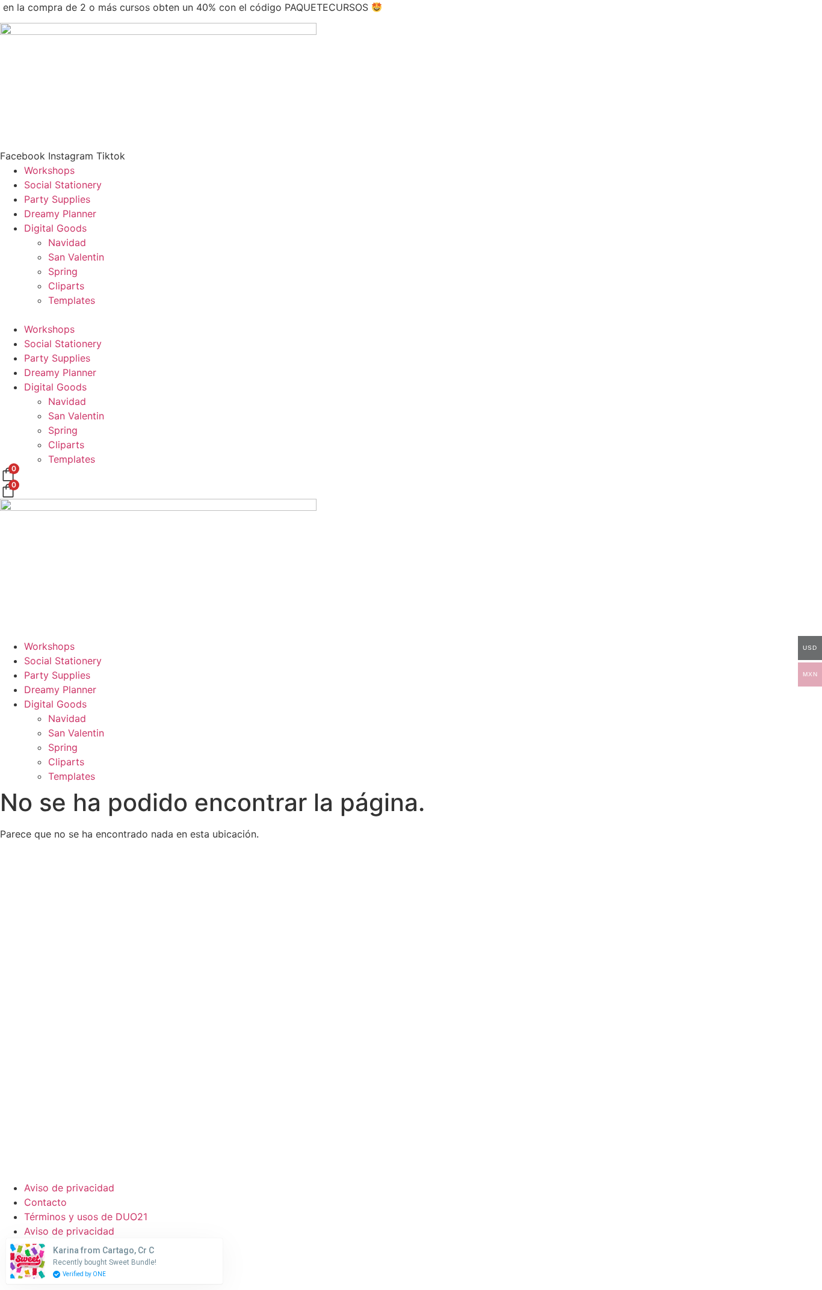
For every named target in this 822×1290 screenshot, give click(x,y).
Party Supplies (57, 199)
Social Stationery (63, 185)
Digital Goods (55, 228)
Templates (71, 300)
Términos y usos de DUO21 (85, 1217)
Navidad (67, 242)
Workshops (49, 170)
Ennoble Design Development (523, 1274)
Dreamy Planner (60, 214)
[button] (411, 314)
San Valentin (76, 257)
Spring (63, 271)
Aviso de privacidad (69, 1188)
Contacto (45, 1202)
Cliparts (66, 286)
